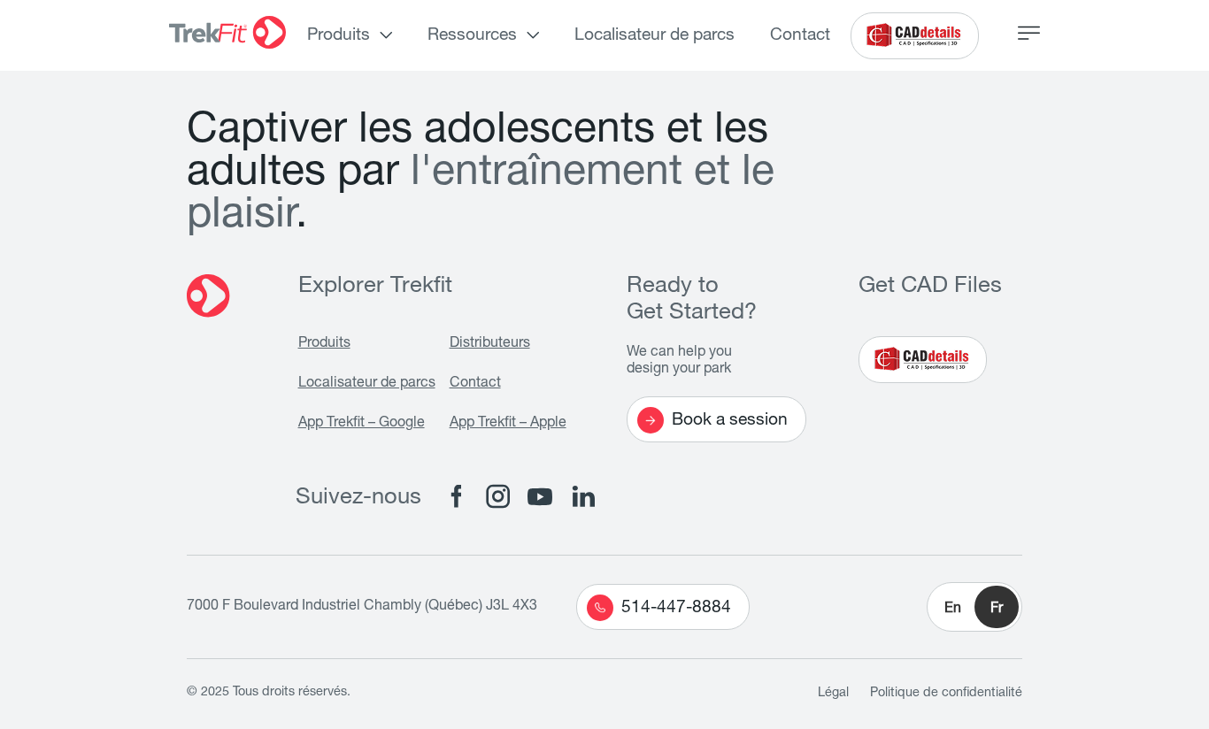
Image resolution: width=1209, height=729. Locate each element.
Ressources (472, 35)
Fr (996, 609)
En (952, 609)
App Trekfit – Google (361, 424)
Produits (338, 35)
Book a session (730, 420)
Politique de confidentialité (946, 693)
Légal (833, 693)
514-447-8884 (676, 608)
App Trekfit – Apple (508, 424)
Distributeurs (490, 344)
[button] (974, 607)
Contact (800, 35)
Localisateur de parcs (654, 35)
